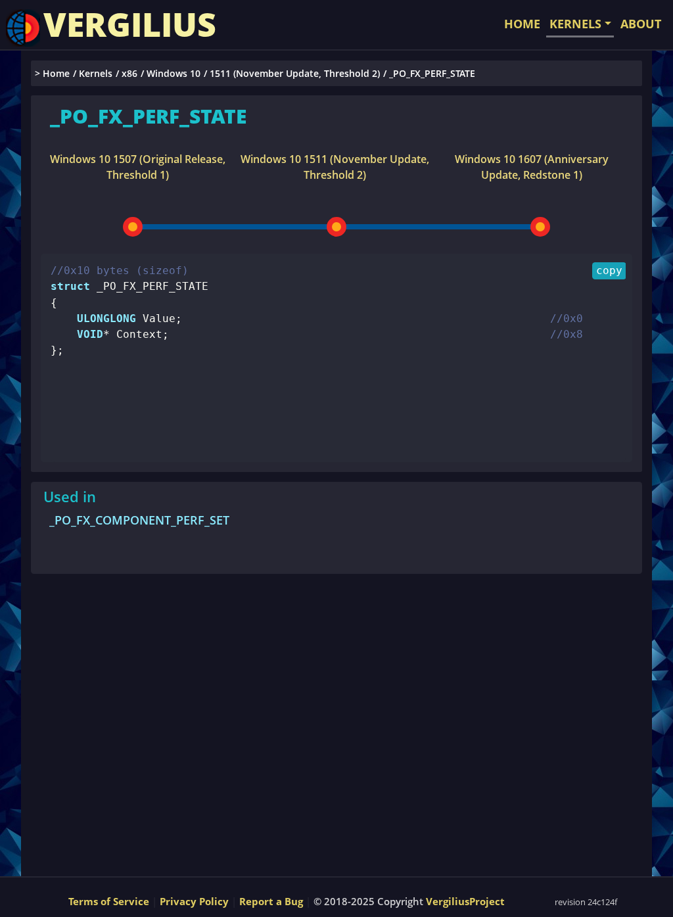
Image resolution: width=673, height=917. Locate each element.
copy (609, 270)
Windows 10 (173, 73)
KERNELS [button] (575, 24)
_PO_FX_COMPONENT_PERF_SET (139, 520)
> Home (52, 73)
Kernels (95, 73)
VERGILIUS (129, 24)
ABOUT (640, 24)
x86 (129, 73)
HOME (522, 24)
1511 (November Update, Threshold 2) (295, 73)
